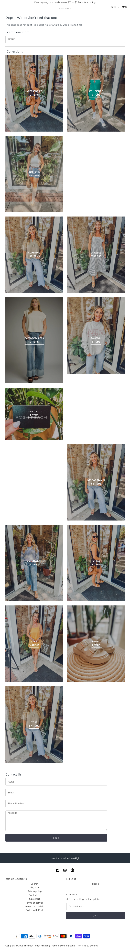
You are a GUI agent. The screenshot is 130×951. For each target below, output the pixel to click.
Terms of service (35, 902)
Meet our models (34, 906)
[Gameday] (96, 335)
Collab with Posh (35, 910)
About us (34, 887)
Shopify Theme (49, 945)
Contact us (34, 895)
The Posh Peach (32, 945)
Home (95, 883)
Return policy (34, 891)
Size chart (34, 898)
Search (34, 883)
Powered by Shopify (87, 945)
